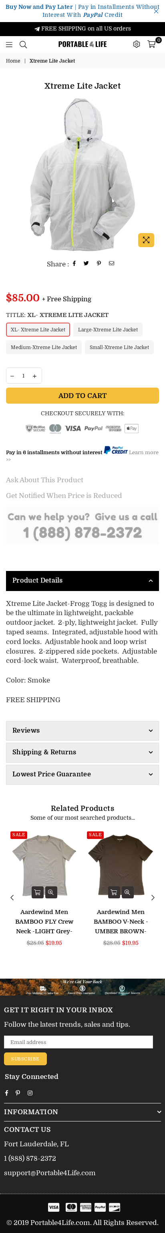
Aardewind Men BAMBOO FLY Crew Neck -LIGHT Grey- (44, 921)
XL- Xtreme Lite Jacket (38, 330)
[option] (82, 174)
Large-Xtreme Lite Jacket (108, 330)
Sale (18, 834)
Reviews (26, 730)
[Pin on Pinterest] (99, 264)
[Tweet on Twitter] (86, 264)
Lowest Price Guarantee (51, 774)
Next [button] (153, 898)
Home (13, 61)
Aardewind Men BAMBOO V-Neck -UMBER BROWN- (121, 921)
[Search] (23, 44)
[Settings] (136, 44)
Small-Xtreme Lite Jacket (119, 347)
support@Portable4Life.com (50, 1173)
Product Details (37, 580)
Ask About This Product (44, 480)
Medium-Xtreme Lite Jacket (44, 347)
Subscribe (25, 1059)
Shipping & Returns (44, 752)
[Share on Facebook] (74, 264)
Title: (57, 315)
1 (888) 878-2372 (30, 1158)
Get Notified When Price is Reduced (64, 496)
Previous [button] (12, 898)
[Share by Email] (112, 264)
